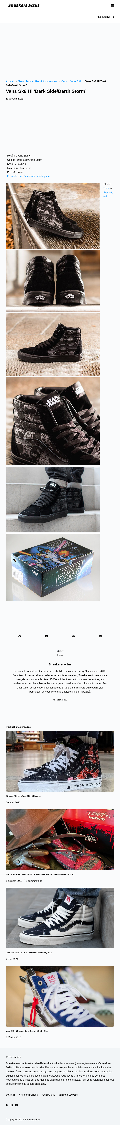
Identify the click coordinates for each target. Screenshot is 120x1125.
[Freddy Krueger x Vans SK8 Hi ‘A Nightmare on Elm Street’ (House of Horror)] (60, 839)
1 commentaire (34, 881)
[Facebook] (19, 636)
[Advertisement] (60, 47)
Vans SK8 (76, 81)
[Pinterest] (73, 636)
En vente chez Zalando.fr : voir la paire (28, 176)
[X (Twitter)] (46, 636)
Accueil (10, 81)
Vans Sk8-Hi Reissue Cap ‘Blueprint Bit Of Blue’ (27, 1031)
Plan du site (48, 1095)
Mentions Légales (68, 1095)
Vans (64, 81)
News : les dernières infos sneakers (37, 81)
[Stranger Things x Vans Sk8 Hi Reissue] (60, 761)
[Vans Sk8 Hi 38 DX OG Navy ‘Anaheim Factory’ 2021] (60, 918)
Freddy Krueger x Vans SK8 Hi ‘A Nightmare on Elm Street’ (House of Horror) (40, 874)
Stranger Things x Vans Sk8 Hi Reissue (23, 796)
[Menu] (112, 5)
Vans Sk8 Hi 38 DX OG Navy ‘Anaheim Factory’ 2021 (29, 953)
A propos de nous (28, 1095)
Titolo (106, 188)
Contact (10, 1095)
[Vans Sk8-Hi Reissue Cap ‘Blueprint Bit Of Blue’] (60, 996)
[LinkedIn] (100, 636)
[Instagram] (16, 1105)
